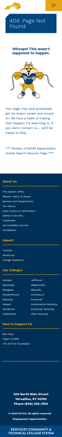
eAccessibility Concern (15, 225)
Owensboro (37, 294)
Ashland (7, 280)
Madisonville (38, 285)
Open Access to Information (19, 211)
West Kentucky (39, 314)
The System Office (13, 191)
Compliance (9, 230)
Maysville (36, 289)
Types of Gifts (11, 338)
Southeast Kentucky (42, 309)
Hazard (7, 304)
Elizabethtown (11, 294)
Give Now (8, 334)
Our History (9, 206)
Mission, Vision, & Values (17, 196)
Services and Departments (18, 201)
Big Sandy (8, 285)
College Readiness (13, 260)
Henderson (9, 309)
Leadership (9, 220)
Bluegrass (8, 289)
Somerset (36, 299)
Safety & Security (13, 215)
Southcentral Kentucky (44, 304)
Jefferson (36, 280)
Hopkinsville (9, 314)
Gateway (8, 299)
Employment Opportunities (29, 419)
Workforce (9, 255)
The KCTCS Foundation (16, 343)
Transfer (7, 250)
